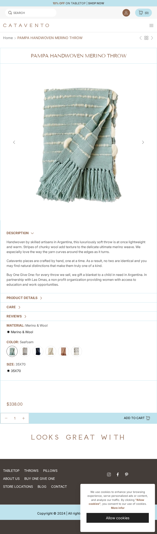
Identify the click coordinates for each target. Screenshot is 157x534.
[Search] (10, 13)
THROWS (31, 471)
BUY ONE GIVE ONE (39, 479)
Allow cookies (117, 518)
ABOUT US (11, 479)
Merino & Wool (21, 332)
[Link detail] (109, 475)
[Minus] (6, 418)
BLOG (42, 487)
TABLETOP (11, 471)
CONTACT (59, 487)
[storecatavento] (76, 25)
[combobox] (30, 13)
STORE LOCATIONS (18, 487)
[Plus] (23, 418)
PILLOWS (50, 471)
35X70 (15, 371)
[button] (143, 142)
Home (8, 38)
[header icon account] (126, 13)
